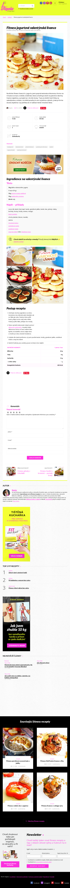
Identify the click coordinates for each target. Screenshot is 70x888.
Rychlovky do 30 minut (41, 147)
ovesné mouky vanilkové (18, 193)
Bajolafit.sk (46, 877)
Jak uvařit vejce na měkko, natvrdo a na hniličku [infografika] (17, 677)
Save (44, 108)
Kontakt (52, 877)
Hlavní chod (12, 586)
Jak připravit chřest (43, 663)
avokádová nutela (13, 226)
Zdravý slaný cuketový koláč (18, 572)
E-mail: (28, 853)
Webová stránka (12, 448)
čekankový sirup (26, 232)
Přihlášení (61, 2)
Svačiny (10, 570)
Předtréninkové (30, 147)
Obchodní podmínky (22, 877)
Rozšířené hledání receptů (26, 8)
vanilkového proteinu (17, 196)
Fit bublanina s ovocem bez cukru (19, 580)
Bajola (14, 490)
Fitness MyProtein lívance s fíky (52, 761)
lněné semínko (12, 214)
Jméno (10, 432)
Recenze (7, 661)
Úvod (4, 17)
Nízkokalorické (19, 147)
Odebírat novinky (37, 866)
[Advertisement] (49, 322)
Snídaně (10, 17)
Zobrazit (17, 743)
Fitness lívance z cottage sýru (52, 806)
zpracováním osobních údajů (43, 862)
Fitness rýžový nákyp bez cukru (19, 588)
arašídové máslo (13, 229)
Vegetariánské (11, 150)
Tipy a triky (7, 663)
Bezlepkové (10, 147)
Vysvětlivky (12, 877)
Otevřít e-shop (18, 242)
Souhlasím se (39, 862)
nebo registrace (63, 4)
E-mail (10, 440)
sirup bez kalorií (13, 232)
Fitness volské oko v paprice (18, 806)
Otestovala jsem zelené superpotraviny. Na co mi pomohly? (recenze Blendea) (18, 666)
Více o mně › (16, 501)
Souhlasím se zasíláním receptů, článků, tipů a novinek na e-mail (45, 860)
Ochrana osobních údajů (35, 877)
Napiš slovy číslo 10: (62, 853)
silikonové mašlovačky (15, 327)
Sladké (51, 147)
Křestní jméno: (46, 853)
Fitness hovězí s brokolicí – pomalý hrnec (45, 473)
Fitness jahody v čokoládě (24, 472)
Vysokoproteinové (21, 150)
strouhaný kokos (13, 223)
